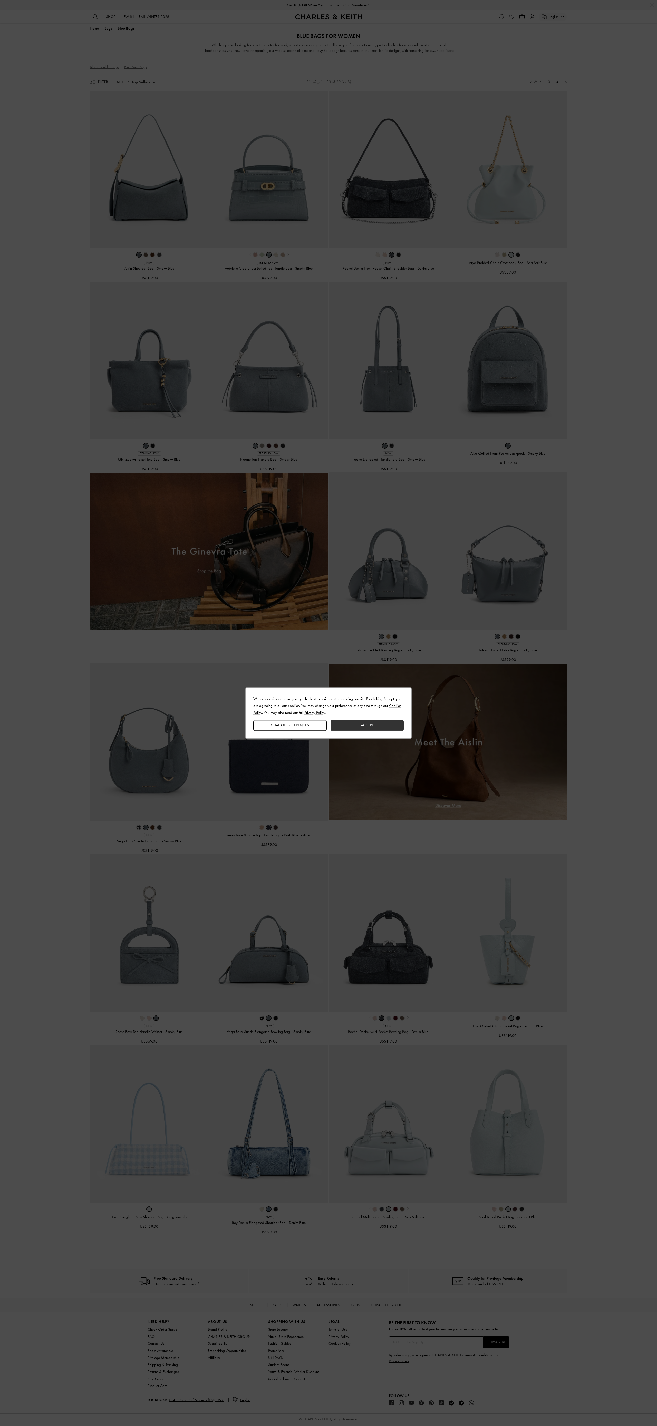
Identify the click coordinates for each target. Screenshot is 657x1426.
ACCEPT (367, 725)
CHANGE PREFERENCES (290, 725)
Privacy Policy (314, 712)
